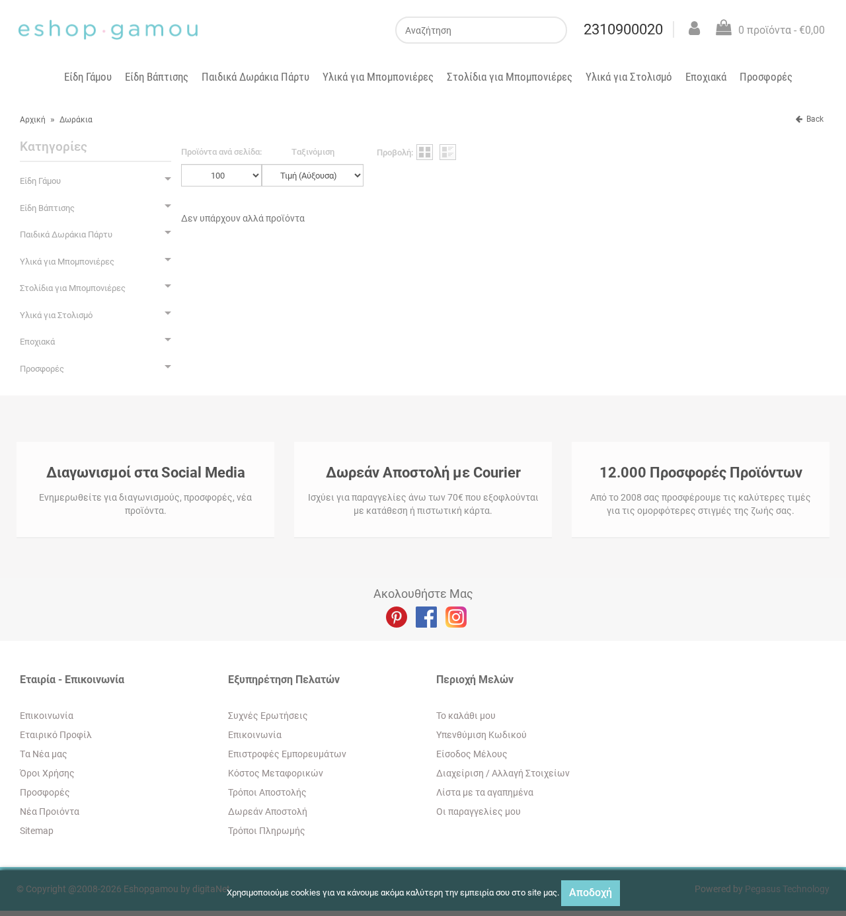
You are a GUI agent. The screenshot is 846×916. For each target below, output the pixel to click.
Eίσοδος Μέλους (472, 754)
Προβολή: (395, 152)
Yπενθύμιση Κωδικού (481, 734)
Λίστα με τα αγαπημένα (484, 792)
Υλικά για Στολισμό (629, 76)
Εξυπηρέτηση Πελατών (284, 679)
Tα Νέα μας (43, 754)
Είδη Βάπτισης (156, 76)
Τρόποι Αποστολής (267, 792)
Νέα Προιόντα (49, 811)
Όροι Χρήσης (47, 773)
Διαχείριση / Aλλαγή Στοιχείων (503, 773)
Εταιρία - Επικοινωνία (72, 679)
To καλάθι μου (466, 715)
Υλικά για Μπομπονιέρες (378, 76)
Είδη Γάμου (88, 76)
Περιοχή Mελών (475, 679)
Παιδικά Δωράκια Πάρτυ (255, 76)
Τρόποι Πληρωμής (266, 830)
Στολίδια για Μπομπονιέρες (509, 76)
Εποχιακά (705, 76)
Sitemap (37, 830)
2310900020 (623, 29)
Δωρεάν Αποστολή (267, 811)
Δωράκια (76, 119)
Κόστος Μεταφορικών (275, 773)
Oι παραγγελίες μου (478, 811)
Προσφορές (766, 76)
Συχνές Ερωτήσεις (268, 715)
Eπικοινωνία (46, 715)
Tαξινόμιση (312, 152)
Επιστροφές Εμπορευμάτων (287, 754)
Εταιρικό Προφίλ (56, 734)
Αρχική (33, 119)
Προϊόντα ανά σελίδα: (221, 152)
